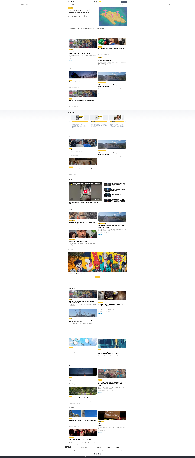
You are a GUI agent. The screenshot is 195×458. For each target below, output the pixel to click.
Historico (118, 447)
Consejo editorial (97, 447)
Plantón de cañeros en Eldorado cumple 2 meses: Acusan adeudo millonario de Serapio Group (86, 28)
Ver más (97, 277)
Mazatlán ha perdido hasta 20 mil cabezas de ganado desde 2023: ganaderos (110, 305)
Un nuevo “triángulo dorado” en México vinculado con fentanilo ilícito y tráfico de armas (111, 352)
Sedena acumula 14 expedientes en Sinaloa (78, 241)
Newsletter (124, 1)
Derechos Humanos (24, 4)
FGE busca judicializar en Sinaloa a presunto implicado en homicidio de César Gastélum (111, 49)
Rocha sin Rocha (72, 32)
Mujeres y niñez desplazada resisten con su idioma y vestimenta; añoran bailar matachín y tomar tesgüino (112, 383)
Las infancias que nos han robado (76, 348)
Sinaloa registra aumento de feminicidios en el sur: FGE (79, 11)
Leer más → (71, 60)
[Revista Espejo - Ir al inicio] (68, 447)
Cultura (170, 4)
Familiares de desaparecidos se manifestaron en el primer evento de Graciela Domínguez (111, 59)
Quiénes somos (84, 447)
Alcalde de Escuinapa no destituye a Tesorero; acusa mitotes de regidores (82, 30)
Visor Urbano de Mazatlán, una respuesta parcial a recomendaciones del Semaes (80, 82)
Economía (122, 4)
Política (73, 4)
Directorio (108, 447)
